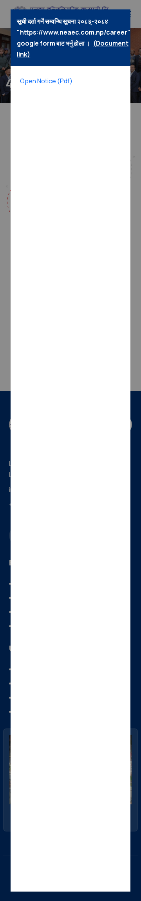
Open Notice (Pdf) (46, 81)
